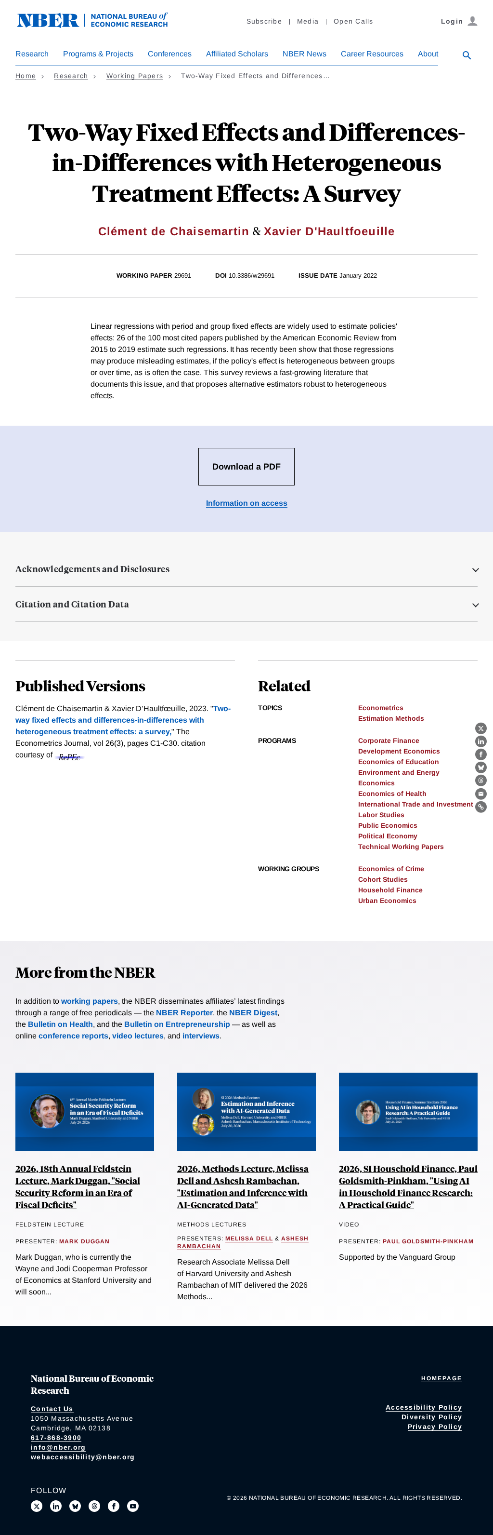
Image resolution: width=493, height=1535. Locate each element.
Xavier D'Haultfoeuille (329, 231)
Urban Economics (387, 900)
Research (32, 54)
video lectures (138, 1036)
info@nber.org (58, 1447)
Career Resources (372, 54)
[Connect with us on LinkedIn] (56, 1506)
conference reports (73, 1036)
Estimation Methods (391, 718)
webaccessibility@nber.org (83, 1457)
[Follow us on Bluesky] (75, 1506)
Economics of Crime (391, 869)
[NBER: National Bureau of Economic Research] (100, 25)
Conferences (170, 54)
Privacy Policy (435, 1426)
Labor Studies (381, 815)
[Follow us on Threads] (94, 1506)
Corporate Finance (388, 740)
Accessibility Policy (424, 1407)
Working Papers (135, 76)
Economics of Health (392, 793)
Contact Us (52, 1409)
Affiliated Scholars (237, 54)
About (428, 54)
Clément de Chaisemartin (174, 231)
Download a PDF (246, 466)
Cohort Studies (383, 879)
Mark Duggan (84, 1241)
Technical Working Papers (401, 846)
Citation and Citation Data (72, 604)
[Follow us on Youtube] (133, 1506)
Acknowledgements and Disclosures (92, 569)
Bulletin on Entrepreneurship (177, 1024)
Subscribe (264, 21)
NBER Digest (253, 1013)
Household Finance (390, 890)
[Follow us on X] (36, 1506)
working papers (89, 1001)
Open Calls (354, 21)
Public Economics (387, 825)
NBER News (304, 54)
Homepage (441, 1378)
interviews (201, 1036)
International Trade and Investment (415, 804)
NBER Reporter (184, 1013)
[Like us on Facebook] (113, 1506)
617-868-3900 (56, 1437)
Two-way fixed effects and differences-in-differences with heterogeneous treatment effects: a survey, (123, 720)
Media (308, 21)
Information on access (246, 503)
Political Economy (387, 836)
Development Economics (399, 751)
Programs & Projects (98, 54)
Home (25, 76)
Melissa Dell (249, 1238)
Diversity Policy (432, 1417)
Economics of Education (398, 762)
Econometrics (380, 708)
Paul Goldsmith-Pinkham (428, 1241)
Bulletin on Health (60, 1024)
